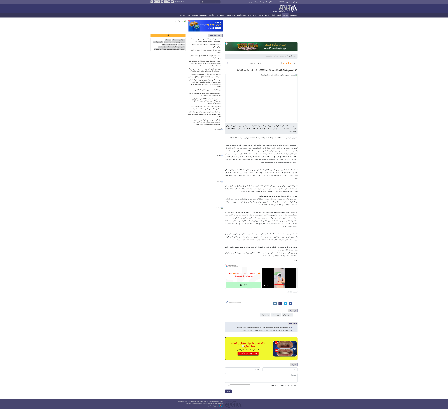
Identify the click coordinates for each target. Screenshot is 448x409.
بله (155, 1)
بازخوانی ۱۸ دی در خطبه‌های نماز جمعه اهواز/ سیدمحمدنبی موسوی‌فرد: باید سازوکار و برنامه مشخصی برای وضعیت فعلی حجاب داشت (206, 122)
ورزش (254, 15)
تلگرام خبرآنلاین (168, 1)
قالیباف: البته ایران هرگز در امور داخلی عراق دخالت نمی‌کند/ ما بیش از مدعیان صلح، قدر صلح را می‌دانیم (204, 75)
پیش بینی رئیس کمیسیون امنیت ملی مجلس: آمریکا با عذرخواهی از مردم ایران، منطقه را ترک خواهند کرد (204, 70)
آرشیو (250, 2)
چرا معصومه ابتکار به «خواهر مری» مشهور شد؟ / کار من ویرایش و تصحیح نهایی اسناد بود (263, 327)
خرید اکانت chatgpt (160, 49)
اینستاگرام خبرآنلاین (165, 1)
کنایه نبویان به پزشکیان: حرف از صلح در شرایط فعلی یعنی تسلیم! (205, 56)
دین (217, 15)
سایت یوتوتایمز (171, 49)
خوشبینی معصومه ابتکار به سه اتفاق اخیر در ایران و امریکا (267, 70)
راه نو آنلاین (175, 40)
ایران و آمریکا (265, 315)
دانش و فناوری (241, 15)
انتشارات (195, 15)
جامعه (267, 15)
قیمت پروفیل (180, 49)
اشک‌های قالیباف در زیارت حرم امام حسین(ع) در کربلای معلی (205, 45)
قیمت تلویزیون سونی (178, 42)
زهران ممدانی (276, 315)
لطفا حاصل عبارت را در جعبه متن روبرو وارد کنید (283, 386)
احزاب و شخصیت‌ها (271, 56)
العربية (288, 2)
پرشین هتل (180, 44)
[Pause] (264, 285)
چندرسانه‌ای (203, 15)
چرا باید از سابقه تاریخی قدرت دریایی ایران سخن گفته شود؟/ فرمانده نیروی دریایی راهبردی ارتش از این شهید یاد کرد (204, 114)
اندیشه (222, 15)
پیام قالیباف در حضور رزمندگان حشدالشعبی (207, 90)
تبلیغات (256, 2)
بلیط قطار (161, 47)
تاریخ (249, 15)
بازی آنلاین (168, 40)
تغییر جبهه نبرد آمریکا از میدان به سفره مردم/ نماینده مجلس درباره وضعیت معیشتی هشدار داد (204, 40)
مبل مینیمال (167, 42)
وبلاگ (188, 15)
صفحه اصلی (293, 15)
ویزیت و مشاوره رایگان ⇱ (248, 353)
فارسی (293, 2)
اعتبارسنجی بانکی (179, 47)
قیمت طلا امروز (169, 47)
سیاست (285, 15)
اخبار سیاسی (283, 56)
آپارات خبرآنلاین (158, 1)
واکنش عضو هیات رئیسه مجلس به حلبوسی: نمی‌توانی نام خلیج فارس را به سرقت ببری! (204, 94)
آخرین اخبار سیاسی (215, 35)
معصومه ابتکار (287, 315)
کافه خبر (211, 15)
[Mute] (267, 285)
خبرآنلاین (285, 8)
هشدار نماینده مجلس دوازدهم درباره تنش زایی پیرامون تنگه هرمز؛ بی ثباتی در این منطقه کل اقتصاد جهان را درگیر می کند (204, 101)
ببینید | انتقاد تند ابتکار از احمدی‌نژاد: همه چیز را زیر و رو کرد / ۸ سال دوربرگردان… (266, 330)
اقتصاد (279, 15)
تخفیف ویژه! (243, 284)
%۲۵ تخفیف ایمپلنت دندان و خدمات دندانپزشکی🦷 (248, 344)
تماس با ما (269, 2)
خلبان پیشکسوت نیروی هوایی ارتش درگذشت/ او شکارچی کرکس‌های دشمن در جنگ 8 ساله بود (205, 107)
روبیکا (151, 1)
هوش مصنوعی (230, 15)
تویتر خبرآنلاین (162, 1)
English (281, 2)
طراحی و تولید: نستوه (213, 406)
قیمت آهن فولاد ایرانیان (169, 44)
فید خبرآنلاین (172, 1)
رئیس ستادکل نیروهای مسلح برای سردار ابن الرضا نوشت (205, 51)
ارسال (228, 391)
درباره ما (262, 2)
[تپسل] (226, 43)
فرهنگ (273, 15)
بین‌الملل (260, 15)
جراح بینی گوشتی (158, 42)
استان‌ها (182, 15)
